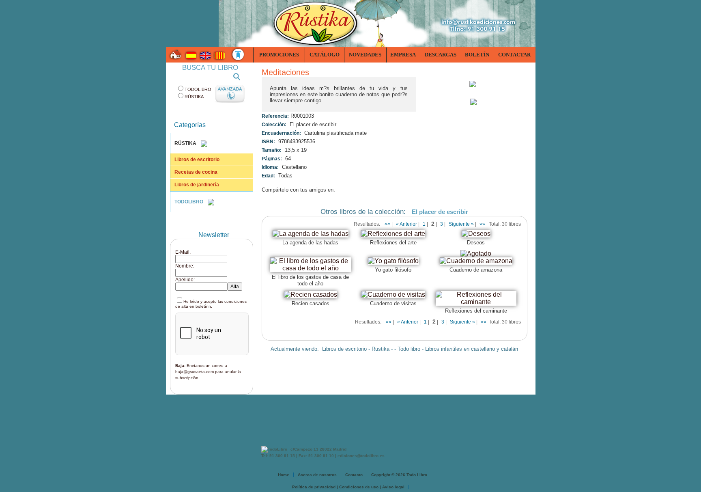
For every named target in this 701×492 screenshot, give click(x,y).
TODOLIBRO (189, 202)
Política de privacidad (313, 487)
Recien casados (310, 303)
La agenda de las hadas (310, 243)
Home (283, 475)
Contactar (514, 55)
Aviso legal (393, 487)
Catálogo (325, 55)
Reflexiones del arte (393, 243)
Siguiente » (461, 224)
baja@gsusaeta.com (194, 371)
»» (482, 224)
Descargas (440, 55)
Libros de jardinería (196, 185)
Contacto (354, 475)
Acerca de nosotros (317, 475)
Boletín (477, 55)
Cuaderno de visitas (393, 303)
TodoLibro (198, 89)
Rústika (194, 96)
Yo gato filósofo (393, 270)
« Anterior (406, 224)
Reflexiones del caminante (476, 311)
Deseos (476, 243)
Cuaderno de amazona (475, 270)
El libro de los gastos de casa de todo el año (310, 280)
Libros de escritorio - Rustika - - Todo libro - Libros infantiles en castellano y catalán (420, 349)
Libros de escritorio (196, 159)
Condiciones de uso (358, 487)
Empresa (403, 55)
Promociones (279, 55)
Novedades (365, 55)
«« (387, 224)
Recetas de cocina (195, 172)
